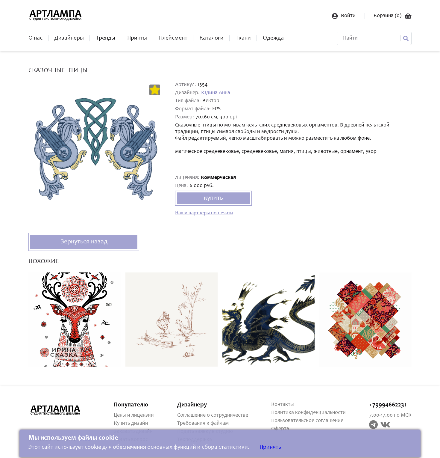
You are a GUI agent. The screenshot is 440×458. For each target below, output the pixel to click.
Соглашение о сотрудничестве (212, 415)
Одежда (273, 38)
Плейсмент (173, 38)
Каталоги (211, 38)
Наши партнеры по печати (204, 213)
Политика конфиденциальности (308, 412)
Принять (270, 448)
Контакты (282, 404)
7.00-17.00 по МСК (390, 415)
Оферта (280, 429)
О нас (35, 38)
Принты (137, 38)
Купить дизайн (131, 423)
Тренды (105, 38)
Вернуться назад (83, 242)
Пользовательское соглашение (307, 421)
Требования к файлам (203, 423)
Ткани (243, 38)
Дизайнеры (69, 38)
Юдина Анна (215, 93)
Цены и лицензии (134, 415)
